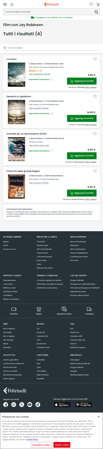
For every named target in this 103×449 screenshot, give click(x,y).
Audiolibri (7, 347)
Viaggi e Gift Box (77, 367)
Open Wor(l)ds (43, 375)
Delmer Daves (37, 101)
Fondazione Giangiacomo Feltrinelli (84, 288)
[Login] (11, 4)
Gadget (73, 371)
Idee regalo (75, 360)
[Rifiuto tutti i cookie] (99, 417)
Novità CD (41, 332)
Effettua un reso (9, 288)
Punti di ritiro (42, 260)
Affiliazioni (74, 245)
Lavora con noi (9, 249)
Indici (39, 264)
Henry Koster (36, 64)
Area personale (9, 280)
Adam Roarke (52, 138)
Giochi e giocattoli (10, 360)
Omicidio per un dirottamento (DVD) (26, 133)
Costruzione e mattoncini (13, 363)
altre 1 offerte (91, 199)
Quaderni (40, 378)
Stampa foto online (45, 268)
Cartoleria (41, 360)
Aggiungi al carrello (84, 81)
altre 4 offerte (90, 125)
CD (38, 328)
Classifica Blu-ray (77, 340)
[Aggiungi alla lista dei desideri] (95, 59)
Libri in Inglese (8, 336)
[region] (51, 430)
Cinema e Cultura (36, 142)
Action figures (8, 378)
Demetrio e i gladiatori (18, 96)
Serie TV (73, 344)
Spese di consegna (11, 299)
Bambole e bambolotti (12, 375)
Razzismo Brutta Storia (79, 295)
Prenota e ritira (42, 245)
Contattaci (7, 295)
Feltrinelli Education (78, 291)
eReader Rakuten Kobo (79, 375)
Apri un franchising (78, 241)
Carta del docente (44, 257)
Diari (38, 363)
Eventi (5, 245)
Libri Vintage (8, 340)
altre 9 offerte (90, 87)
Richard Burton (52, 64)
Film (72, 328)
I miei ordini (8, 284)
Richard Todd (62, 176)
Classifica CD (42, 336)
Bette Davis (51, 176)
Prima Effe (74, 260)
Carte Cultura (42, 253)
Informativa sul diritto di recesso (50, 284)
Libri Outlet (7, 332)
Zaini (39, 367)
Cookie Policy (32, 439)
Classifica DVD (76, 336)
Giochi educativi (10, 367)
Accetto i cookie (62, 444)
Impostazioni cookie (41, 444)
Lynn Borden (63, 138)
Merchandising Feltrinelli (80, 363)
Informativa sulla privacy (47, 288)
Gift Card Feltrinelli (44, 249)
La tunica (11, 59)
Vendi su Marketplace (79, 253)
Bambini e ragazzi (77, 347)
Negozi (6, 241)
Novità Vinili (41, 344)
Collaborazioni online (79, 257)
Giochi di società (10, 371)
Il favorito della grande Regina (23, 171)
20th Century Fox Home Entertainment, (44, 67)
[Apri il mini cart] (98, 4)
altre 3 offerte (90, 162)
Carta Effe (41, 241)
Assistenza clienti (10, 291)
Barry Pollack (36, 138)
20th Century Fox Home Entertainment (44, 104)
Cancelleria (41, 371)
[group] (51, 17)
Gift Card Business (78, 249)
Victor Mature (53, 101)
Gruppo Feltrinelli (77, 280)
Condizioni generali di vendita (49, 280)
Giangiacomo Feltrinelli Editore (82, 284)
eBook (5, 344)
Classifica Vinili (43, 347)
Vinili (39, 340)
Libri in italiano (9, 328)
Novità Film (74, 332)
